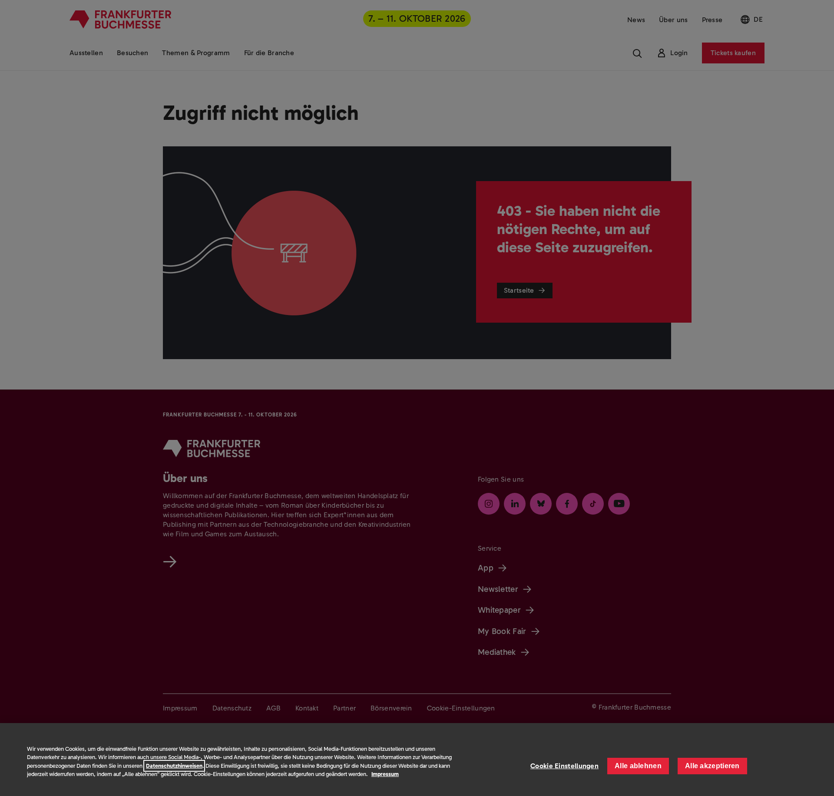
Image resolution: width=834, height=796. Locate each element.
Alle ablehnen (638, 766)
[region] (417, 759)
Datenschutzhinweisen (174, 766)
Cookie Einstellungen (564, 766)
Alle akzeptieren (712, 766)
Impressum (385, 774)
